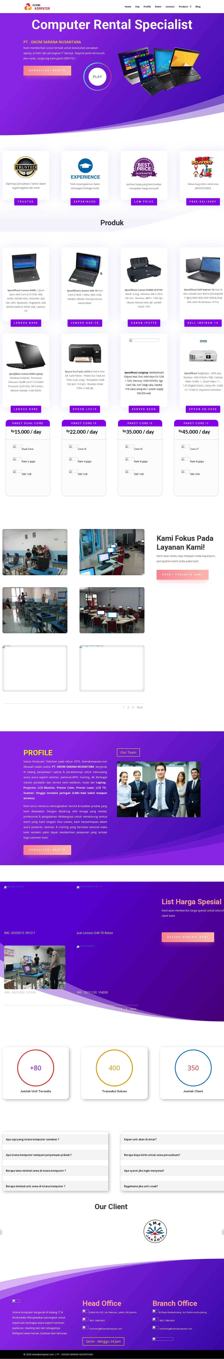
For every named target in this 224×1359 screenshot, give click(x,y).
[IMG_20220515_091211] (34, 908)
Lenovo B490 (26, 323)
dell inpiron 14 (203, 323)
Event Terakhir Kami (182, 574)
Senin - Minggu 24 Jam (103, 1341)
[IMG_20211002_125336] (34, 967)
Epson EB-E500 (203, 409)
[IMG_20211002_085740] (34, 668)
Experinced (85, 201)
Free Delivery (203, 201)
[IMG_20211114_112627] (34, 552)
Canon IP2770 (144, 323)
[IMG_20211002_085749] (34, 610)
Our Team (128, 752)
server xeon (144, 409)
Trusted (26, 201)
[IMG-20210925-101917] (112, 610)
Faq (137, 6)
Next (140, 707)
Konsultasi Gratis (47, 70)
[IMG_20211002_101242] (112, 668)
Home (128, 6)
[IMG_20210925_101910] (112, 552)
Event (158, 6)
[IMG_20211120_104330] (107, 967)
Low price (144, 201)
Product (183, 6)
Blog (198, 6)
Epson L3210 (85, 409)
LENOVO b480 (26, 409)
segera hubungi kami (188, 937)
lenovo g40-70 (85, 323)
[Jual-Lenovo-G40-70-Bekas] (107, 908)
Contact (170, 6)
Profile (147, 6)
